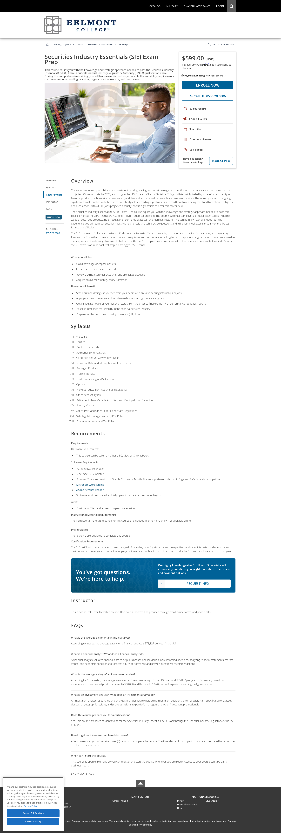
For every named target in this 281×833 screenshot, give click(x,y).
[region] (33, 804)
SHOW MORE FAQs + (83, 773)
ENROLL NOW (208, 85)
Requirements (54, 194)
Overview (51, 180)
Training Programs (62, 44)
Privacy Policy (145, 824)
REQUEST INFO (221, 161)
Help (179, 807)
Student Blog (212, 800)
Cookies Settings (33, 821)
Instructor (52, 201)
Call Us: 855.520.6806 (221, 44)
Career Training (120, 800)
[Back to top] (140, 796)
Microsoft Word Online (90, 484)
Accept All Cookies (33, 813)
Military (180, 800)
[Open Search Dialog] (231, 6)
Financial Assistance (187, 804)
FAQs (49, 209)
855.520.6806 (53, 233)
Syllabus (51, 187)
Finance (79, 44)
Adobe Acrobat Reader (90, 490)
